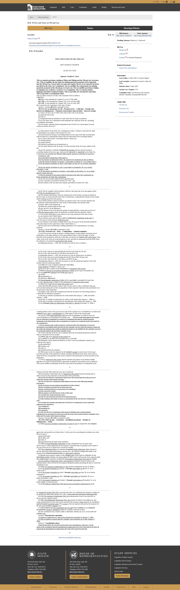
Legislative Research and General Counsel (128, 564)
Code (72, 7)
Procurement (53, 587)
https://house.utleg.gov (77, 572)
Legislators (53, 7)
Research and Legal (118, 7)
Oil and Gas (123, 105)
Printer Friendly (33, 39)
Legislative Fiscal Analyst (122, 561)
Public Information (122, 576)
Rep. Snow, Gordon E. (124, 36)
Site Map (106, 587)
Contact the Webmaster (71, 587)
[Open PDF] (127, 50)
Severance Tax (124, 108)
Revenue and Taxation (126, 112)
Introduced (122, 50)
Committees (83, 7)
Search (155, 1)
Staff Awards (118, 571)
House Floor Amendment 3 (128, 68)
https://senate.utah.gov (35, 572)
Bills (63, 7)
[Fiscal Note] (65, 45)
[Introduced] (33, 45)
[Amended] (41, 45)
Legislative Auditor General (123, 557)
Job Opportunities (91, 587)
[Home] (36, 7)
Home (31, 17)
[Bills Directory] (75, 45)
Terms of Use (121, 587)
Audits (94, 7)
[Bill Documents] (55, 45)
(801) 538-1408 (40, 569)
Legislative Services (121, 568)
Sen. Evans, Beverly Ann (142, 36)
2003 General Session (43, 17)
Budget (104, 7)
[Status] (47, 45)
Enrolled (122, 57)
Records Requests (36, 587)
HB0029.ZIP (56, 43)
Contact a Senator (35, 577)
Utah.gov (146, 587)
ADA (134, 587)
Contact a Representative (79, 577)
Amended (122, 54)
